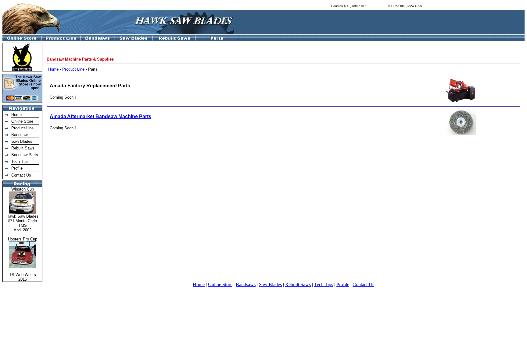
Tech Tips (20, 161)
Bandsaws (20, 134)
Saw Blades (21, 141)
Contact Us (21, 175)
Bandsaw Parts (24, 154)
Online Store (22, 121)
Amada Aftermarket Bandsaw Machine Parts (100, 116)
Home (16, 114)
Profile (17, 168)
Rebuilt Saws (22, 148)
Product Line (22, 128)
